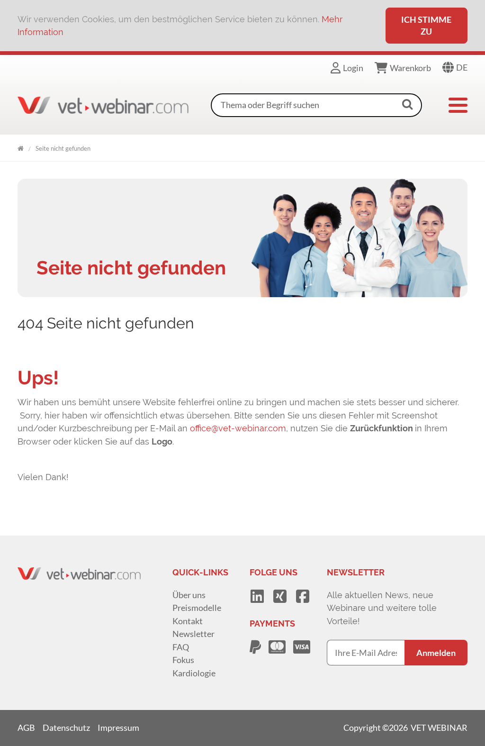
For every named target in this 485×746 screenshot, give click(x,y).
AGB (26, 727)
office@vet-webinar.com (238, 428)
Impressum (118, 727)
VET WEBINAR (21, 147)
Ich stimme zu (426, 25)
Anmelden (436, 652)
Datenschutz (66, 727)
